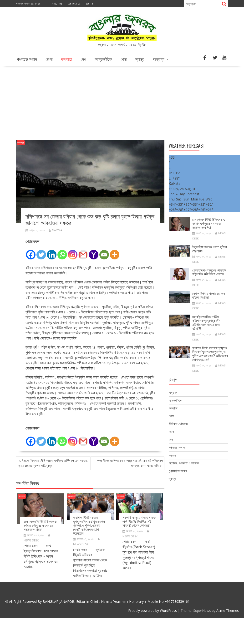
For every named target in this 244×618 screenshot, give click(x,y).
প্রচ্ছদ (172, 455)
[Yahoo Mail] (93, 252)
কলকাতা (66, 59)
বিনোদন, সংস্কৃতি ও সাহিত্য (184, 463)
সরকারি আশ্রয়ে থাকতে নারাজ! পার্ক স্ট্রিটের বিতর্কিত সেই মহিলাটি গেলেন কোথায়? (139, 521)
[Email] (104, 252)
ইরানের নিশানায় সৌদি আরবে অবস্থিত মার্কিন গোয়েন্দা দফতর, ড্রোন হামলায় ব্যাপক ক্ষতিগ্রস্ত (53, 463)
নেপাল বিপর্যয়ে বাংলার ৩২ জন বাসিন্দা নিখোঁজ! (208, 295)
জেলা (49, 59)
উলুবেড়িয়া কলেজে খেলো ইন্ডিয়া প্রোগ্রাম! (209, 248)
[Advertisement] (122, 101)
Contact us (74, 3)
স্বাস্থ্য (139, 59)
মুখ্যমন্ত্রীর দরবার (178, 471)
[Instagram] (72, 252)
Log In (89, 3)
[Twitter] (41, 252)
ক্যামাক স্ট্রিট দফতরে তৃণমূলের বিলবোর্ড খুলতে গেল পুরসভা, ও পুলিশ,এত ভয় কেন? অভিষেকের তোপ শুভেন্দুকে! (89, 525)
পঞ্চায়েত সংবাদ (27, 59)
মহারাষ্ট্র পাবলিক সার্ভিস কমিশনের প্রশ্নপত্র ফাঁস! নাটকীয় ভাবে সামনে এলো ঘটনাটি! (206, 322)
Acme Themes (227, 610)
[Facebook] (31, 252)
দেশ (83, 59)
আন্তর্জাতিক (103, 59)
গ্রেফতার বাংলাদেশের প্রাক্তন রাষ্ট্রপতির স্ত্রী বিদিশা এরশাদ (209, 272)
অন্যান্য (159, 59)
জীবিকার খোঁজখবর (178, 424)
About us (57, 3)
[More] (114, 252)
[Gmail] (83, 252)
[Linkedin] (51, 252)
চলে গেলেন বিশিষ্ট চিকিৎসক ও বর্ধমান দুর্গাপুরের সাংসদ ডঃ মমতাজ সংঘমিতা (40, 525)
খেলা (124, 59)
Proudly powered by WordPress (152, 610)
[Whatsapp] (62, 252)
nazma (57, 230)
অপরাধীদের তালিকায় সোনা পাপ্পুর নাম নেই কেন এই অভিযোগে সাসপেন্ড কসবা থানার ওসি (130, 463)
